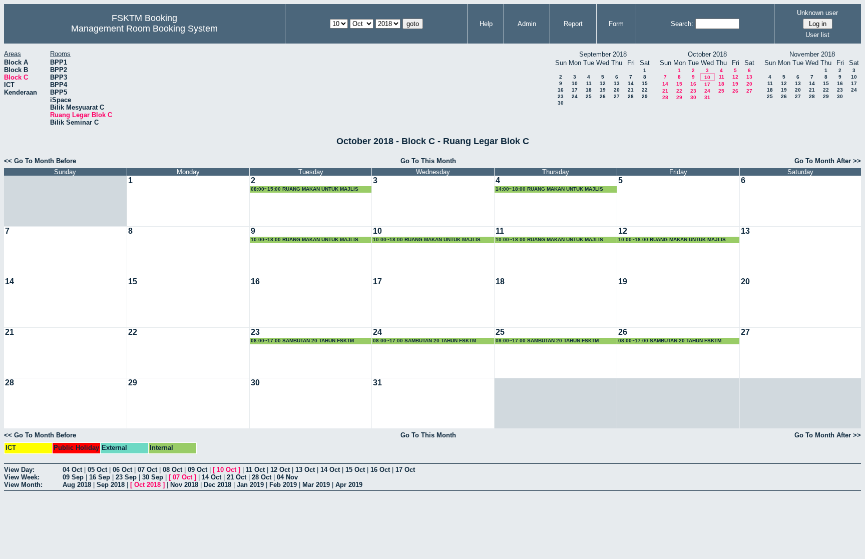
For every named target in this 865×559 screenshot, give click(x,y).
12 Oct (280, 469)
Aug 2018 (77, 484)
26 (603, 96)
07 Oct (147, 469)
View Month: (23, 484)
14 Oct (330, 469)
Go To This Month (428, 161)
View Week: (22, 477)
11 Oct (255, 469)
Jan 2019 (250, 484)
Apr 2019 (348, 484)
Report (573, 24)
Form (616, 24)
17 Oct (405, 469)
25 (589, 96)
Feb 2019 (283, 484)
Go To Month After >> (827, 161)
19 (603, 90)
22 (645, 90)
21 (631, 90)
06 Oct (122, 469)
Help (486, 24)
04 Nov (287, 477)
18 (589, 90)
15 (645, 83)
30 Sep (152, 477)
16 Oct (380, 469)
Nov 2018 (184, 484)
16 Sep (99, 477)
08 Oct (172, 469)
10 (575, 83)
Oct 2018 (147, 484)
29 (645, 96)
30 (561, 103)
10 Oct (226, 469)
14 (631, 83)
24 (575, 96)
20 (617, 90)
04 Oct (72, 469)
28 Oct (261, 477)
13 (617, 83)
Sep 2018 (111, 484)
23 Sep (126, 477)
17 (575, 90)
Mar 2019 (316, 484)
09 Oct (197, 469)
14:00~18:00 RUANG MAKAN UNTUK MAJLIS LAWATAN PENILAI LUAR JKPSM (549, 189)
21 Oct (236, 477)
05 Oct (97, 469)
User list (817, 35)
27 (617, 96)
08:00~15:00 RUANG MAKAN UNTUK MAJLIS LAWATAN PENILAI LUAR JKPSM (304, 189)
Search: (682, 24)
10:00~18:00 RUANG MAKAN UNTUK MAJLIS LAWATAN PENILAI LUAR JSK (304, 240)
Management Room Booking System (144, 29)
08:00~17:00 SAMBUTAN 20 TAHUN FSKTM (302, 340)
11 (589, 83)
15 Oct (355, 469)
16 (561, 90)
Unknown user (817, 13)
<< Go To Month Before (40, 161)
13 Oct (305, 469)
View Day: (19, 469)
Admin (527, 24)
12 (603, 83)
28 (631, 96)
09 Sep (73, 477)
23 (561, 96)
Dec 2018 (217, 484)
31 (707, 97)
